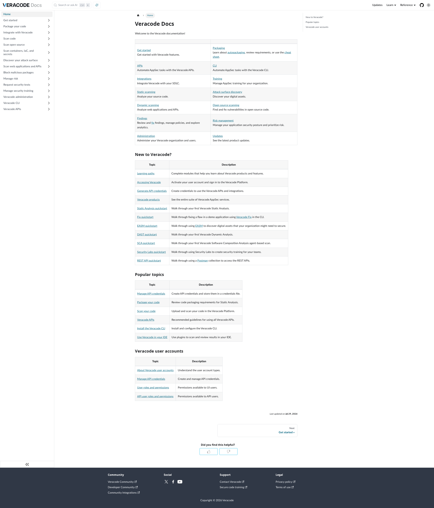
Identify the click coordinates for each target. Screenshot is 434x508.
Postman (202, 260)
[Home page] (138, 15)
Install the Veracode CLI (151, 328)
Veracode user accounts (317, 27)
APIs (140, 65)
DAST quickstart (147, 234)
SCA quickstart (146, 243)
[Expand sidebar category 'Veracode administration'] (49, 97)
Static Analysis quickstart (152, 208)
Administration (146, 136)
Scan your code (146, 311)
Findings (142, 118)
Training (217, 78)
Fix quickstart (145, 217)
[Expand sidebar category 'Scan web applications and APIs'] (49, 66)
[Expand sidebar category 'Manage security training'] (49, 91)
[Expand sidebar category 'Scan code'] (49, 38)
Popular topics (312, 22)
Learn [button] (390, 5)
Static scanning (146, 92)
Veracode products (148, 199)
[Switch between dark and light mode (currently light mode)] (428, 5)
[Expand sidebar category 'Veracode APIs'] (49, 109)
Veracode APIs (145, 319)
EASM (199, 226)
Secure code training (232, 487)
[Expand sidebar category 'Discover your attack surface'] (49, 60)
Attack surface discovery (227, 92)
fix (152, 123)
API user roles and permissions (155, 396)
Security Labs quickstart (151, 252)
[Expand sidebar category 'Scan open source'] (49, 44)
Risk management (223, 120)
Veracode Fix (244, 217)
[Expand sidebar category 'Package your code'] (49, 26)
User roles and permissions (153, 387)
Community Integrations (122, 492)
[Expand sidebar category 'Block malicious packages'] (49, 72)
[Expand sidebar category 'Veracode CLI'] (49, 103)
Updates (377, 5)
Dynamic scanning (148, 105)
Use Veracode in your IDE (152, 337)
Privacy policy (284, 482)
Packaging (219, 48)
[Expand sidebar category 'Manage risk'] (49, 78)
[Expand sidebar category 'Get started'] (49, 20)
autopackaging (236, 52)
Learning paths (145, 173)
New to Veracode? (314, 17)
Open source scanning (226, 105)
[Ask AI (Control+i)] (97, 5)
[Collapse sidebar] (27, 464)
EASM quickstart (147, 226)
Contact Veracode (230, 482)
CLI (215, 65)
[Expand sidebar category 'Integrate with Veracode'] (49, 32)
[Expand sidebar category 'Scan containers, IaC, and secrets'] (49, 52)
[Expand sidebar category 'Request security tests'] (49, 84)
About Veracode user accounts (155, 370)
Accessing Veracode (149, 182)
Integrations (144, 78)
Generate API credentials (152, 191)
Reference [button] (406, 5)
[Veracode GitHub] (422, 5)
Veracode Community (121, 482)
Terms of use (283, 487)
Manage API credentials (151, 293)
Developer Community (121, 487)
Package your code (148, 302)
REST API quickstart (149, 260)
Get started (144, 50)
